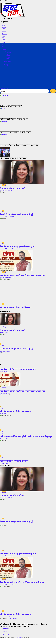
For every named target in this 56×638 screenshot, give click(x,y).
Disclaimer (4, 633)
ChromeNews (19, 637)
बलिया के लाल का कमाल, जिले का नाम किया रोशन (15, 307)
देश (2, 30)
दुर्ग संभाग (6, 64)
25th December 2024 (9, 249)
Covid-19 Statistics (13, 618)
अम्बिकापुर (4, 24)
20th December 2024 (9, 277)
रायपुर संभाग (4, 35)
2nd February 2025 (8, 217)
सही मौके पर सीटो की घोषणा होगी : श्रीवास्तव (14, 460)
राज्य (3, 33)
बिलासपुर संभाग (7, 61)
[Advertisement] (28, 77)
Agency (2, 190)
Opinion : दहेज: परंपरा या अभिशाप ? (12, 188)
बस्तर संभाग (6, 66)
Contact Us (4, 631)
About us (4, 630)
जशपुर (3, 28)
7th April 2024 (3, 463)
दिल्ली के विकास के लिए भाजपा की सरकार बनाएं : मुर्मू (16, 214)
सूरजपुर (3, 42)
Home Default (5, 628)
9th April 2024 (3, 439)
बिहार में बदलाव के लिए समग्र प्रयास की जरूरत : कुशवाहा (18, 246)
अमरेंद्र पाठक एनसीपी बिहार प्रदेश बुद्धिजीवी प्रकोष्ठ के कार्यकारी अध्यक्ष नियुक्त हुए (26, 436)
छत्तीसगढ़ (4, 27)
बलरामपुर (4, 31)
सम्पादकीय (4, 39)
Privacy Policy (5, 634)
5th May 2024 (7, 310)
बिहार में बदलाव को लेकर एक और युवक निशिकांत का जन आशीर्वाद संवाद (22, 275)
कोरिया (3, 25)
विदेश (3, 38)
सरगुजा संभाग (4, 41)
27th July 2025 (7, 190)
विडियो (3, 36)
